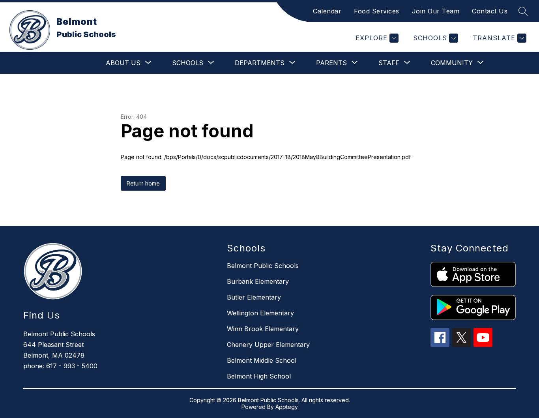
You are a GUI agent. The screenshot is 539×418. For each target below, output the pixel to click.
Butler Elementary (254, 297)
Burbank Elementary (258, 281)
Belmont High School (259, 376)
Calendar (327, 11)
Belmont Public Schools (263, 266)
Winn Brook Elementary (263, 329)
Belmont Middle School (261, 360)
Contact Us (489, 11)
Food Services (376, 11)
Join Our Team (436, 11)
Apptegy (286, 406)
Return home (143, 183)
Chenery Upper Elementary (268, 345)
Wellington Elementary (260, 313)
